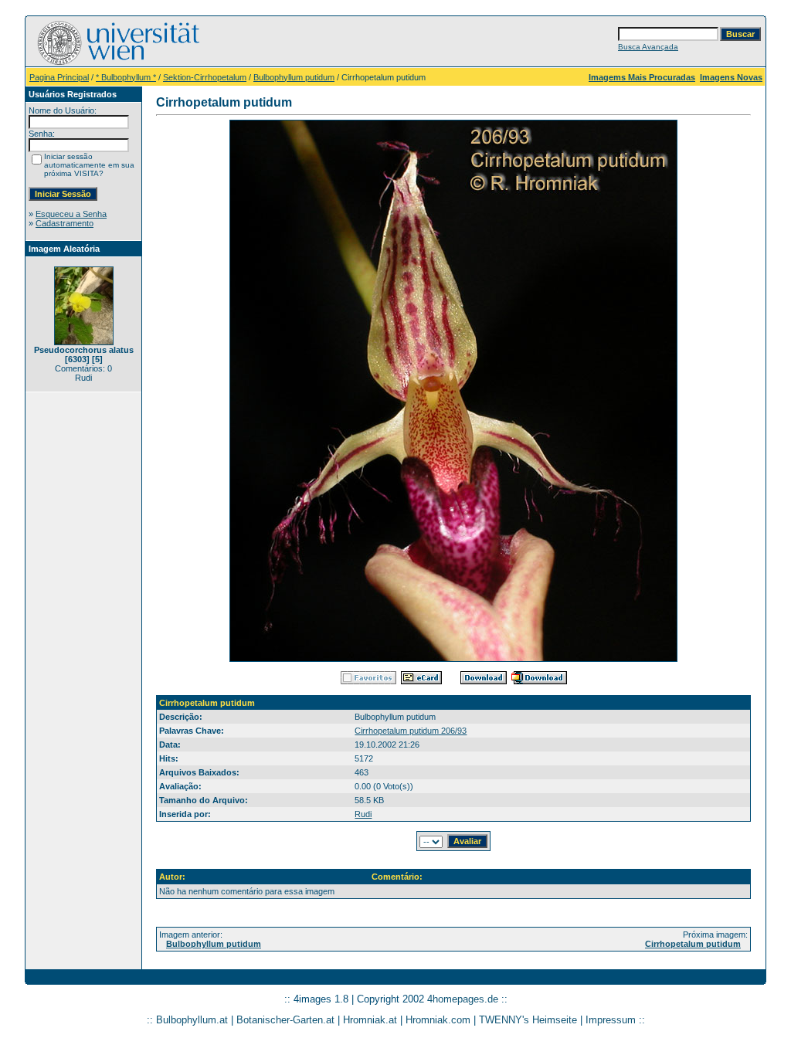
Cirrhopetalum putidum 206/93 (411, 730)
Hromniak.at (370, 1020)
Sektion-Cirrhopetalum (204, 77)
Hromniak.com (438, 1020)
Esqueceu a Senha (71, 214)
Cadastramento (64, 223)
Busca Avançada (648, 46)
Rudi (363, 814)
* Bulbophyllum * (126, 77)
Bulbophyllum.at (192, 1020)
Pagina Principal (59, 77)
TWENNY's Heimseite (528, 1020)
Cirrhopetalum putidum (693, 943)
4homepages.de (462, 999)
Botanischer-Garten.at (285, 1020)
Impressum (611, 1020)
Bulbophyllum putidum (293, 77)
